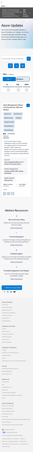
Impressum (22, 438)
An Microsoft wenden (7, 438)
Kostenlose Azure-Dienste (7, 334)
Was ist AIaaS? (5, 416)
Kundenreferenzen (6, 320)
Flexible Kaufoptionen (7, 336)
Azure (3, 6)
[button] (10, 65)
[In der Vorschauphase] (18, 89)
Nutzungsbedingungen (14, 441)
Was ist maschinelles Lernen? (8, 411)
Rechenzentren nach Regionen (8, 312)
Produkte (4, 328)
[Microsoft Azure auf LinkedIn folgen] (11, 292)
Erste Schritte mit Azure (7, 307)
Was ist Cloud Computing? (8, 405)
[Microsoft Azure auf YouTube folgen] (14, 292)
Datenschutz (4, 441)
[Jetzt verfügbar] (26, 89)
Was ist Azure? (5, 304)
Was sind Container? (6, 422)
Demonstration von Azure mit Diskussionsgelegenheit (14, 360)
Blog (3, 384)
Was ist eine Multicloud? (7, 408)
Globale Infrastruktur (7, 310)
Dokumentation (5, 381)
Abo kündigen (16, 438)
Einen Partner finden (6, 374)
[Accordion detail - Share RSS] (8, 193)
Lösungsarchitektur (6, 355)
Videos (3, 398)
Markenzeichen (23, 441)
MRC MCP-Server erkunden (26, 13)
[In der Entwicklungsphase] (8, 89)
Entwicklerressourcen (7, 387)
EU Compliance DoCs (23, 444)
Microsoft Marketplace (7, 371)
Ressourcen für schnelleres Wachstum (10, 352)
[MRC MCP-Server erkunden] (22, 65)
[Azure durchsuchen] (1, 2)
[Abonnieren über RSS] (16, 65)
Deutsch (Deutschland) (9, 429)
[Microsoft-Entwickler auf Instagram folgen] (8, 292)
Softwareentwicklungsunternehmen (10, 368)
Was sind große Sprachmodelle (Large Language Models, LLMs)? (16, 419)
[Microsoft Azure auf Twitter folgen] (4, 292)
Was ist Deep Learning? (7, 414)
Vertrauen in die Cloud (7, 315)
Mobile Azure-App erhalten (13, 288)
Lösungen (4, 350)
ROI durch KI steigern (7, 342)
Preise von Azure (5, 331)
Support (4, 358)
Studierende (4, 390)
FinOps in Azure (5, 339)
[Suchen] (29, 59)
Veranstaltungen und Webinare (9, 392)
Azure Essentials (5, 318)
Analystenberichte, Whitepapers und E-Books (12, 395)
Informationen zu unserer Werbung (10, 444)
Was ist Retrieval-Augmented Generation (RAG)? (12, 424)
